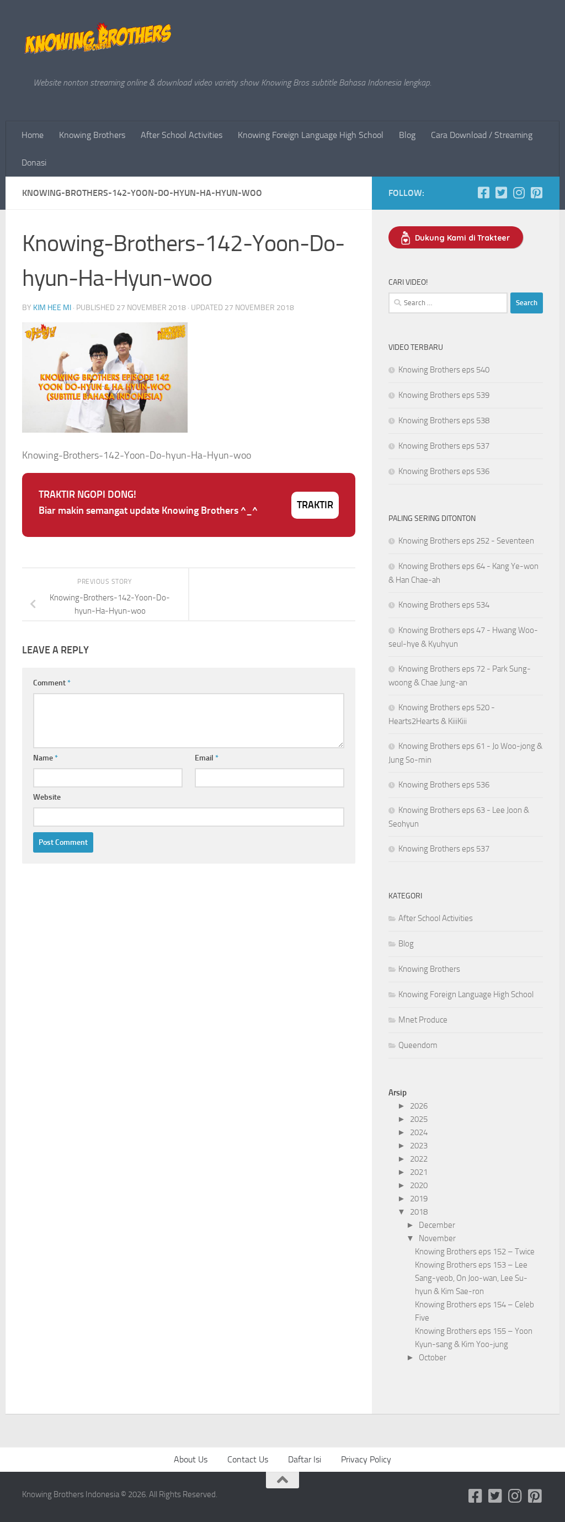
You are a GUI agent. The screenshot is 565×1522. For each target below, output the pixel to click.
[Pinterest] (536, 192)
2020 (419, 1185)
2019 (419, 1199)
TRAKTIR (315, 505)
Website (47, 797)
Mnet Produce (422, 1020)
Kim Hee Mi (52, 307)
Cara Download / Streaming (481, 135)
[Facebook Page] (483, 192)
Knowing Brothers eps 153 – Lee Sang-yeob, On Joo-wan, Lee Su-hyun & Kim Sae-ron (471, 1278)
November (437, 1238)
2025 (419, 1119)
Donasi (34, 162)
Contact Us (247, 1459)
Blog (407, 135)
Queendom (418, 1045)
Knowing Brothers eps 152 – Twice (475, 1252)
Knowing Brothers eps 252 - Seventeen (466, 541)
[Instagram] (518, 192)
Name (45, 758)
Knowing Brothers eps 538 (443, 420)
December (437, 1225)
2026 (419, 1106)
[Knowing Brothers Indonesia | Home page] (98, 38)
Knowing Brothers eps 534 (443, 605)
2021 (419, 1172)
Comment (52, 683)
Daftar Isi (304, 1459)
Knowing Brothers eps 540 (443, 370)
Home (33, 135)
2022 (419, 1159)
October (432, 1358)
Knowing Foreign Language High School (310, 135)
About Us (190, 1459)
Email (206, 758)
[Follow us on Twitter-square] (501, 192)
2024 (419, 1132)
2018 (419, 1212)
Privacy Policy (366, 1459)
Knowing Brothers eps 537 (443, 446)
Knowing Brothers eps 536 (443, 471)
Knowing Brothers (92, 135)
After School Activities (181, 135)
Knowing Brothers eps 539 (443, 395)
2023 (419, 1146)
